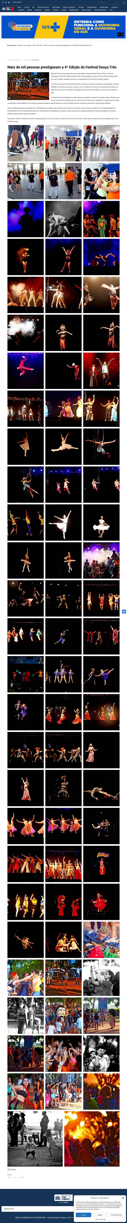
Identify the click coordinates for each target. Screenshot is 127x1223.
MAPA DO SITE (9, 1209)
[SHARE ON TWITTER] (8, 1177)
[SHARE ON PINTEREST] (19, 1177)
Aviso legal (102, 1219)
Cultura (33, 60)
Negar (100, 1215)
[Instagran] (5, 2)
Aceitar (83, 1215)
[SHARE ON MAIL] (22, 1177)
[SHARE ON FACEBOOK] (12, 1177)
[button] (123, 1198)
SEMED (37, 60)
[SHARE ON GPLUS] (15, 1177)
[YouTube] (8, 2)
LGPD (96, 1219)
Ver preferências (116, 1215)
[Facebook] (2, 2)
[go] (124, 2)
